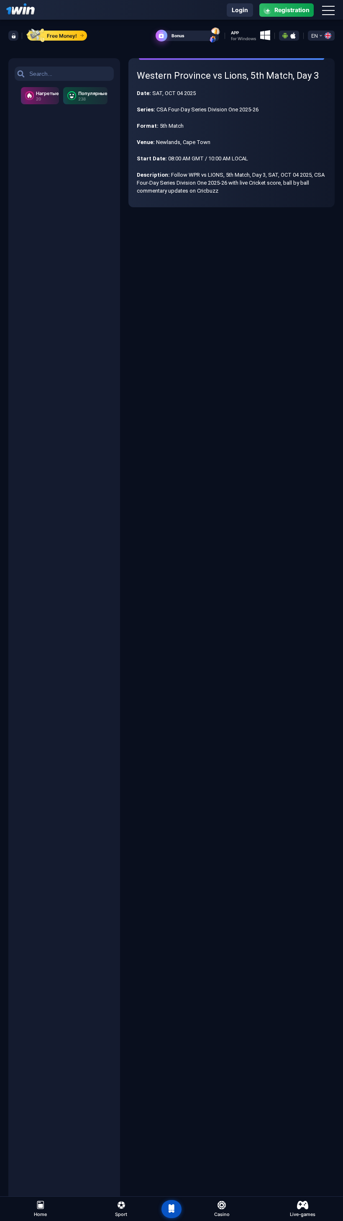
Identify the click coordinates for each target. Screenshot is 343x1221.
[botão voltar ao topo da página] (171, 1209)
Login (240, 9)
